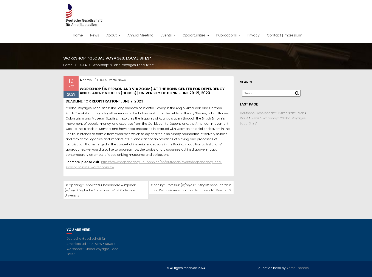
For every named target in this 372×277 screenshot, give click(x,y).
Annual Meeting (140, 35)
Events (166, 35)
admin (87, 80)
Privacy (254, 35)
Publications (226, 35)
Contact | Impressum (284, 35)
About (111, 35)
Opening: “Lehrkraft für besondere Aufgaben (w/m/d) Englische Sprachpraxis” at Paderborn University (100, 190)
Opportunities (194, 35)
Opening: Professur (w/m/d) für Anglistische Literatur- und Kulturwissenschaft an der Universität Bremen (191, 187)
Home (78, 35)
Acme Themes (298, 268)
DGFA (102, 80)
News (94, 35)
